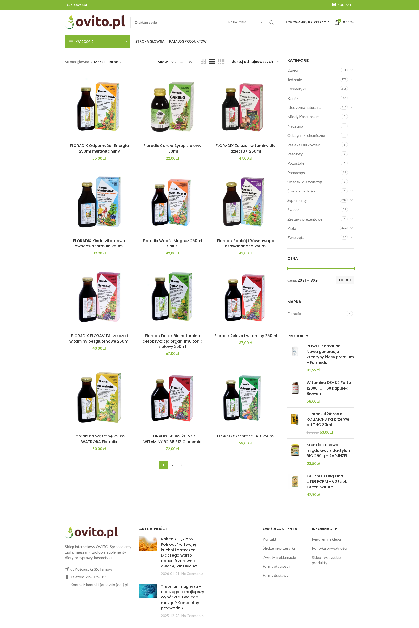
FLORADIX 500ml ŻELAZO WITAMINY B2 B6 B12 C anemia (172, 438)
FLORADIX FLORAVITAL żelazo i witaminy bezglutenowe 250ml (99, 338)
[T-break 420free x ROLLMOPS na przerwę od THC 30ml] (295, 423)
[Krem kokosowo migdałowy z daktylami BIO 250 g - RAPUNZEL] (295, 454)
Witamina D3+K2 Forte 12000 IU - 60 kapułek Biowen (329, 388)
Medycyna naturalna (304, 107)
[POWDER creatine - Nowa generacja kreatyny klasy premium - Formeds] (295, 358)
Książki (293, 98)
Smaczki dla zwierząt (304, 181)
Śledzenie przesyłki (279, 548)
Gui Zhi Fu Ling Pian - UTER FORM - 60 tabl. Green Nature (327, 482)
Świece (293, 209)
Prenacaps (296, 172)
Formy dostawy (275, 575)
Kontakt (269, 539)
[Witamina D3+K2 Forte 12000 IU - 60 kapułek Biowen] (295, 392)
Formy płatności (276, 566)
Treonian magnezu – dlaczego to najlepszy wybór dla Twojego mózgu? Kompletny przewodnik (182, 597)
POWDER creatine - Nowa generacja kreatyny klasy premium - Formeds (330, 354)
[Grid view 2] (203, 61)
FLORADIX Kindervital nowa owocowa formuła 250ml (99, 243)
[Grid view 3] (212, 61)
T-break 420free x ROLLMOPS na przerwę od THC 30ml (328, 419)
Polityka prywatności (329, 548)
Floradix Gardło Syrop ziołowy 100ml (172, 148)
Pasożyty (295, 154)
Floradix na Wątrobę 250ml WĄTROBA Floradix (99, 438)
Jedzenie (294, 79)
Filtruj (345, 280)
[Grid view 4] (221, 61)
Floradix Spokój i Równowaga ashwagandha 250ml (245, 243)
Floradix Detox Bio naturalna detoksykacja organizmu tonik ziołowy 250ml (172, 341)
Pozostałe (295, 163)
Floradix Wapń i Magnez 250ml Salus (172, 243)
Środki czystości (301, 191)
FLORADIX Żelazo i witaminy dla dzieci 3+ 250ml (246, 148)
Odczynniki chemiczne (306, 135)
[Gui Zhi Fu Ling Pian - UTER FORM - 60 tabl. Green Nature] (295, 485)
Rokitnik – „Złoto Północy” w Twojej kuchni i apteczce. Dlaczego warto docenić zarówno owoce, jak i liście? (179, 552)
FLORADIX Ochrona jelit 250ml (245, 436)
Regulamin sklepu (326, 539)
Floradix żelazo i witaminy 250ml (245, 335)
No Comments (192, 574)
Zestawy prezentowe (304, 219)
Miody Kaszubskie (303, 116)
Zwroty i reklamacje (279, 557)
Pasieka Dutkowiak (303, 144)
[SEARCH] (271, 22)
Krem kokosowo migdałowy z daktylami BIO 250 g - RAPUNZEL (329, 450)
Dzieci (292, 70)
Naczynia (295, 126)
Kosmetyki (296, 88)
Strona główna (77, 61)
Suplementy (297, 200)
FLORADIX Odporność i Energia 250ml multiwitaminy (99, 148)
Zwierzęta (295, 237)
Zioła (291, 228)
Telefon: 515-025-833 (88, 576)
